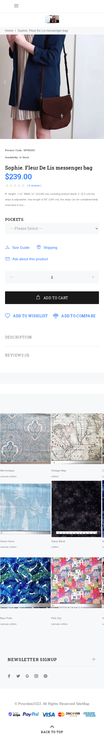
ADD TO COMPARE (77, 315)
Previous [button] (5, 82)
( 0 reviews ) (34, 185)
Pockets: (14, 219)
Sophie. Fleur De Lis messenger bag (43, 30)
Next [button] (99, 82)
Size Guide (21, 247)
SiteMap (82, 704)
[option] (52, 86)
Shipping (50, 247)
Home (9, 30)
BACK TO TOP (52, 732)
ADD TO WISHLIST (30, 315)
